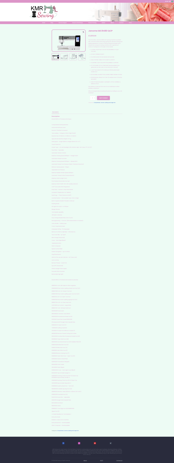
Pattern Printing (92, 22)
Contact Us (119, 460)
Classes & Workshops (77, 22)
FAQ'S (101, 460)
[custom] (111, 443)
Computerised (97, 102)
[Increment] (94, 98)
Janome (102, 102)
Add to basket (103, 98)
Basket (103, 22)
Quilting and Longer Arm (110, 102)
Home (43, 22)
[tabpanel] (87, 270)
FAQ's (130, 22)
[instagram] (79, 443)
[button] (83, 32)
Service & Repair (63, 22)
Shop (52, 22)
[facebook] (63, 443)
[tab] (55, 112)
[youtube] (95, 443)
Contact (121, 22)
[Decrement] (91, 98)
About (112, 22)
